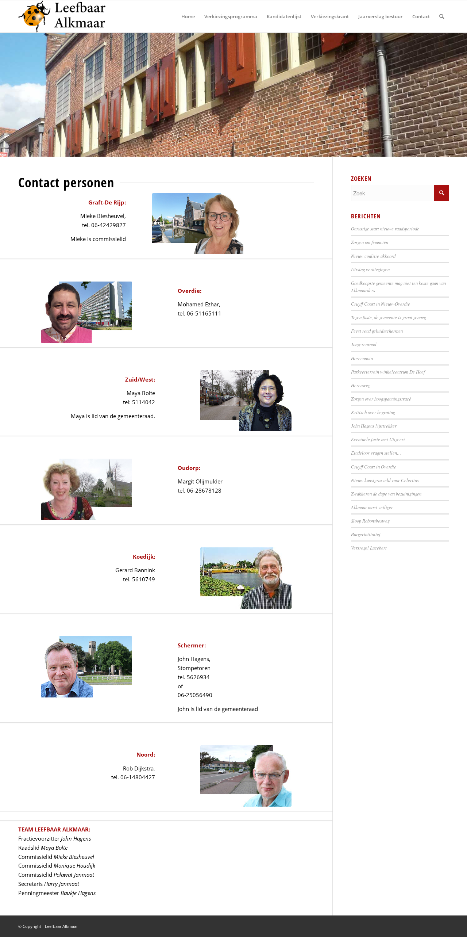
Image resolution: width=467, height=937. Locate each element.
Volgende (460, 94)
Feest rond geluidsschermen (377, 331)
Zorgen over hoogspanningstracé (381, 398)
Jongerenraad (363, 344)
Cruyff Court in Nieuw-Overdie (380, 304)
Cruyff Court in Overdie (373, 466)
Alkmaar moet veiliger (372, 507)
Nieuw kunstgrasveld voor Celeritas (385, 480)
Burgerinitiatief (366, 534)
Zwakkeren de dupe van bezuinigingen (386, 493)
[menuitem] (188, 16)
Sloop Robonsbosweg (370, 520)
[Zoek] (442, 16)
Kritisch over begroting (373, 412)
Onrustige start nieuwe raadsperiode (385, 228)
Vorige (6, 94)
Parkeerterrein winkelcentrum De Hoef (388, 371)
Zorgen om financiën (369, 242)
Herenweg (360, 385)
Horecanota (362, 358)
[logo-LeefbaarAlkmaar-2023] (61, 16)
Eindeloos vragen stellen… (376, 453)
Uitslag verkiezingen (370, 269)
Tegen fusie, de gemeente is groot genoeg (388, 317)
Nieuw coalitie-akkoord (373, 256)
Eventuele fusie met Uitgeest (378, 439)
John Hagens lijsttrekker (374, 425)
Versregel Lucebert (369, 547)
